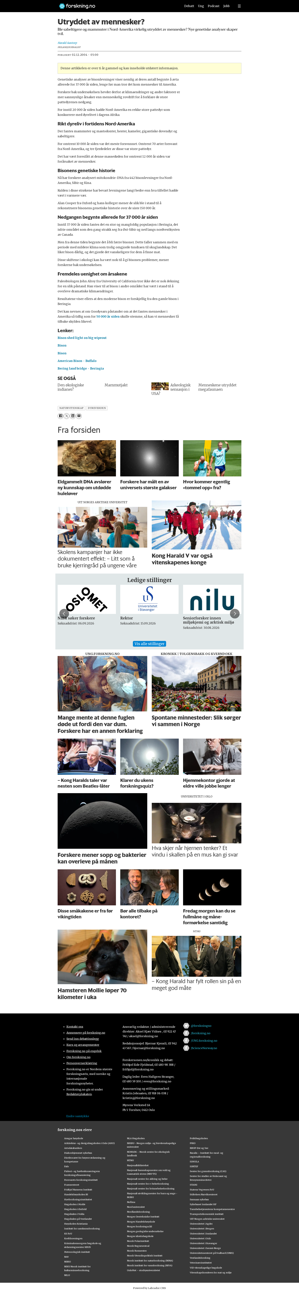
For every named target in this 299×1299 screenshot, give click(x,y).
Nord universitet (136, 1206)
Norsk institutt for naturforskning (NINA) (150, 1260)
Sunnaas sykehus (199, 1199)
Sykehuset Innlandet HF (203, 1204)
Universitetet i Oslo (200, 1238)
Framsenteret (71, 1184)
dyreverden (97, 408)
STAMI (193, 1184)
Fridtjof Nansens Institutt (78, 1189)
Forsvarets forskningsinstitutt (81, 1179)
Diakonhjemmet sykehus (78, 1152)
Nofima (131, 1202)
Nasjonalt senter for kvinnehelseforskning (151, 1188)
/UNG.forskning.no (204, 1040)
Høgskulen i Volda (74, 1214)
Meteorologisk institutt (77, 1252)
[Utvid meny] (239, 6)
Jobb (226, 6)
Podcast (213, 6)
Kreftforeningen (73, 1238)
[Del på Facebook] (60, 416)
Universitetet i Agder (201, 1223)
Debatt (189, 6)
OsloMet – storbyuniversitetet (143, 1270)
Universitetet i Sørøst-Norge (205, 1248)
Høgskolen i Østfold (75, 1209)
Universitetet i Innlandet (203, 1233)
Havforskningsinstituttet (78, 1199)
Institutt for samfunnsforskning (82, 1228)
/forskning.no (200, 1033)
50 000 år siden (108, 316)
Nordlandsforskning (138, 1211)
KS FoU (68, 1233)
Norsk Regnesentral (138, 1245)
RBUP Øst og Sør (199, 1148)
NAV (66, 1256)
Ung (201, 6)
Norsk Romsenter (137, 1250)
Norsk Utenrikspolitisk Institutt (144, 1255)
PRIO (193, 1143)
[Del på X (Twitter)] (66, 416)
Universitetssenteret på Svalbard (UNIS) (212, 1253)
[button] (64, 614)
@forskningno (201, 1025)
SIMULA (194, 1161)
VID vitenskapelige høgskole (206, 1267)
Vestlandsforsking (200, 1257)
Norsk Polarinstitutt (138, 1241)
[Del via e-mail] (79, 416)
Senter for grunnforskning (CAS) (208, 1171)
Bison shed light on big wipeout (82, 338)
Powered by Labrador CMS (149, 1288)
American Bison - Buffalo (77, 361)
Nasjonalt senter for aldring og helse (147, 1178)
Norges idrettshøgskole (140, 1236)
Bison (62, 345)
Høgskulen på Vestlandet (78, 1218)
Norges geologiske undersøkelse (145, 1231)
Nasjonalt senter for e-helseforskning (148, 1183)
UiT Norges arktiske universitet (207, 1218)
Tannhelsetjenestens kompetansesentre (212, 1209)
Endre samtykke (77, 1116)
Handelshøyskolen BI (76, 1194)
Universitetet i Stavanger (203, 1243)
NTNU (130, 1160)
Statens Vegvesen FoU (202, 1189)
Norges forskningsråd (139, 1226)
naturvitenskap (71, 408)
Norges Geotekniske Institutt (143, 1216)
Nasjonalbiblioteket (138, 1165)
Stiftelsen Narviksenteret (204, 1194)
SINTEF (194, 1166)
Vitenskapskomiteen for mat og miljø (211, 1272)
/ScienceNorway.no (204, 1048)
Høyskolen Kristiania (76, 1223)
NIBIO (67, 1261)
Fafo (66, 1166)
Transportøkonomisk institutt (207, 1214)
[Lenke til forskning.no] (117, 4)
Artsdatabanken (73, 1148)
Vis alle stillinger (149, 644)
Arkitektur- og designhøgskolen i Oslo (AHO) (89, 1143)
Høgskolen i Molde (74, 1204)
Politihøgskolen (199, 1138)
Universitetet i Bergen (202, 1228)
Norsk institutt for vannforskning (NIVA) (149, 1265)
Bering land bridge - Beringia (81, 368)
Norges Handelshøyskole (141, 1221)
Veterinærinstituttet (201, 1262)
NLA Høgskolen (136, 1138)
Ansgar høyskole (73, 1138)
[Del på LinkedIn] (72, 416)
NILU (67, 1275)
